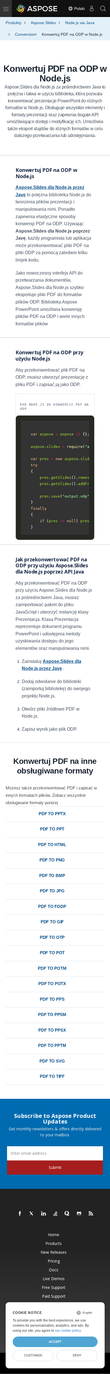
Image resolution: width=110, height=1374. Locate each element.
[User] (91, 8)
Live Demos (54, 1278)
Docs (53, 1269)
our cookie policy (68, 1331)
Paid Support (53, 1296)
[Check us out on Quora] (67, 1213)
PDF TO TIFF (52, 1076)
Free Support (53, 1287)
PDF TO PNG (52, 859)
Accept (55, 1341)
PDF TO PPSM (52, 1014)
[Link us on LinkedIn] (43, 1213)
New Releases (54, 1252)
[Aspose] (37, 8)
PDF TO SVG (52, 1061)
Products (53, 1243)
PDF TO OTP (52, 937)
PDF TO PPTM (52, 1045)
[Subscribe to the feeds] (91, 1213)
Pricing (54, 1261)
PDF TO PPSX (52, 1030)
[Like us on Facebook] (20, 1213)
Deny (77, 1355)
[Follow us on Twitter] (32, 1213)
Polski (79, 8)
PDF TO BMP (52, 875)
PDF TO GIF (52, 921)
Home (53, 1234)
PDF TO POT (52, 952)
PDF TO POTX (52, 983)
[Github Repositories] (79, 1213)
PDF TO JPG (52, 890)
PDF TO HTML (52, 844)
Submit (55, 1167)
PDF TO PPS (52, 999)
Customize (33, 1355)
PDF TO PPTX (52, 813)
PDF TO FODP (52, 906)
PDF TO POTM (52, 968)
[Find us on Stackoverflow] (55, 1213)
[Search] (103, 8)
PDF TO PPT (52, 829)
